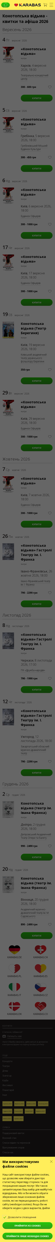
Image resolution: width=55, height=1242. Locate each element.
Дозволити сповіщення (22, 1217)
